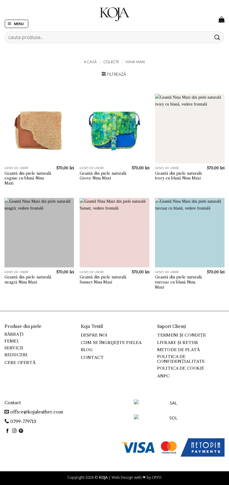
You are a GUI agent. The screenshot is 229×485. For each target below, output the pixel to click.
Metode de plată (178, 349)
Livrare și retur (177, 342)
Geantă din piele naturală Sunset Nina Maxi (103, 279)
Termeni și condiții (181, 335)
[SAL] (171, 406)
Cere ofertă (20, 362)
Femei (11, 341)
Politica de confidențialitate (181, 359)
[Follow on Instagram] (14, 431)
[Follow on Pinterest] (21, 431)
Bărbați (14, 334)
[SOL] (171, 421)
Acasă (90, 62)
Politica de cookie (180, 368)
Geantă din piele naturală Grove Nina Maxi (103, 176)
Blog (87, 349)
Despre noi (94, 335)
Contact (92, 357)
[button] (16, 24)
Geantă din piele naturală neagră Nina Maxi (27, 279)
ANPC (163, 376)
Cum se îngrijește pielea (111, 342)
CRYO (157, 477)
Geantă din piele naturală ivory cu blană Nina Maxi (178, 176)
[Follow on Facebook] (7, 431)
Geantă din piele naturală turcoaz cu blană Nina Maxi (178, 282)
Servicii (13, 348)
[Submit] (217, 37)
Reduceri (15, 354)
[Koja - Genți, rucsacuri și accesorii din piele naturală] (114, 14)
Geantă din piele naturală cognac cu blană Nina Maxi (27, 178)
